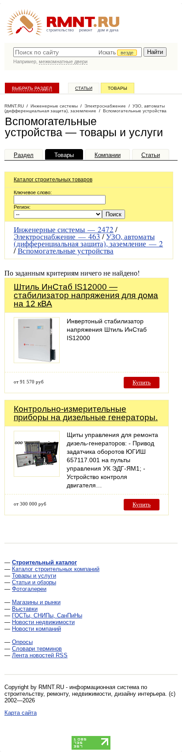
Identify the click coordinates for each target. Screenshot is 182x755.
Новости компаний (36, 628)
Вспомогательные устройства (66, 250)
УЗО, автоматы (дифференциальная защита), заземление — (88, 240)
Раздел (24, 155)
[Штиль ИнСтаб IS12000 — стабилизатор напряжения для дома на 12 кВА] (36, 360)
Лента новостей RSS (40, 655)
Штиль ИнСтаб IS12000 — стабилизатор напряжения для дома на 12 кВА (86, 295)
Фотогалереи (29, 589)
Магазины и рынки (36, 602)
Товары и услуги (34, 575)
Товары (117, 88)
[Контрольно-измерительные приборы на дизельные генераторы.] (36, 474)
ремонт (85, 30)
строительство (60, 30)
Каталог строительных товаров (53, 179)
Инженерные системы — (64, 229)
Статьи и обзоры (34, 582)
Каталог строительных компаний (55, 569)
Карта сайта (20, 712)
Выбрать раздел (32, 88)
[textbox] (77, 52)
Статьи (83, 88)
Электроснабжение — (57, 236)
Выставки (25, 609)
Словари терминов (37, 648)
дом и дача (108, 30)
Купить (142, 382)
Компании (108, 155)
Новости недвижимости (43, 622)
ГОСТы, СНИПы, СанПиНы (47, 615)
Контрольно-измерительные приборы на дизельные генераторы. (86, 413)
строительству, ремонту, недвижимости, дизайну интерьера (84, 693)
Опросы (22, 642)
